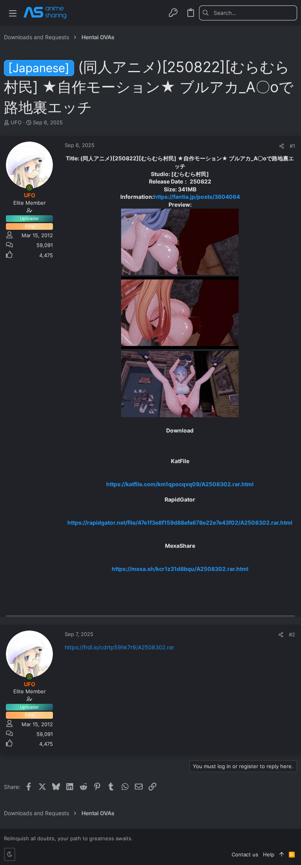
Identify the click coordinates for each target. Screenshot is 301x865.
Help (268, 854)
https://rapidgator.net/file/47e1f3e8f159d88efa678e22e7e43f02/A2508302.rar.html (179, 522)
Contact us (245, 854)
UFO (16, 122)
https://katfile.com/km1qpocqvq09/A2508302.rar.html (180, 484)
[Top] (281, 854)
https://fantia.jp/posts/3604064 (197, 196)
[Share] (281, 146)
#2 (292, 634)
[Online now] (29, 187)
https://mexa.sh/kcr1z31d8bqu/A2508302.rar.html (180, 568)
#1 (292, 146)
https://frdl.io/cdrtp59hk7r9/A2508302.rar (119, 647)
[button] (13, 13)
